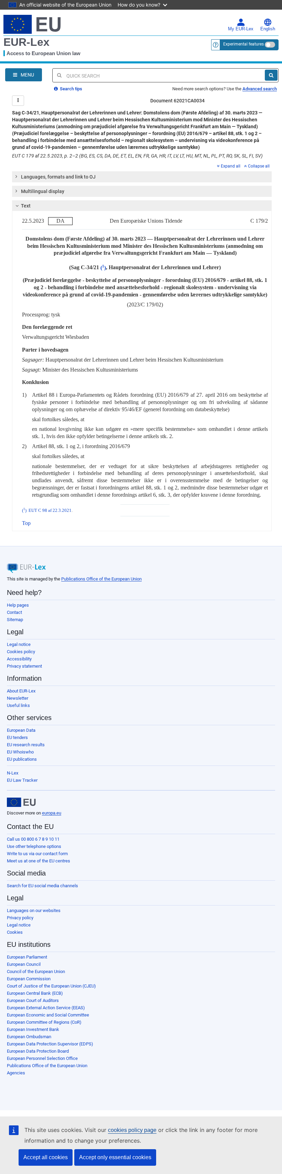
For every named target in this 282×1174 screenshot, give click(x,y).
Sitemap (15, 619)
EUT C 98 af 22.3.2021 (50, 510)
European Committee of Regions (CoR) (44, 1022)
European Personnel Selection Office (42, 1058)
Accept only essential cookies (115, 1157)
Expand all (230, 166)
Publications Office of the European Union (101, 578)
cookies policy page (132, 1130)
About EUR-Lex (21, 691)
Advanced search (259, 88)
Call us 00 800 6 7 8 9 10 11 (33, 839)
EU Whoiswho (20, 752)
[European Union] (21, 802)
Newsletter (17, 698)
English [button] (267, 29)
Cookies (15, 932)
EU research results (26, 744)
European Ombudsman (29, 1036)
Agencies (16, 1072)
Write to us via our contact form (37, 853)
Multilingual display (42, 191)
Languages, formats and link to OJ (58, 177)
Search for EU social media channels (42, 885)
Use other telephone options (34, 846)
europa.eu (51, 813)
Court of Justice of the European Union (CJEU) (51, 986)
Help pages (18, 605)
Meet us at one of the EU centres (38, 860)
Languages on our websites (34, 910)
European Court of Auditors (33, 1000)
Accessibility (19, 658)
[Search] (271, 75)
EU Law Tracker (22, 780)
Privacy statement (24, 666)
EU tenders (17, 737)
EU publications (22, 759)
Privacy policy (20, 917)
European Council (24, 964)
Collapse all (259, 166)
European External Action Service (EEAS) (46, 1007)
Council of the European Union (36, 971)
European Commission (29, 978)
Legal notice (19, 644)
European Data (21, 730)
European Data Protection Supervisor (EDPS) (50, 1043)
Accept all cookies (45, 1157)
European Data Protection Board (38, 1051)
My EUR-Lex (240, 29)
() (103, 268)
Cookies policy (21, 651)
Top (26, 523)
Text (26, 206)
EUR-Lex (26, 42)
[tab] (141, 177)
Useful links (18, 705)
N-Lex (12, 773)
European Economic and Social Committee (48, 1015)
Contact (14, 612)
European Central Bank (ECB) (35, 993)
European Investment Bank (33, 1029)
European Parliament (27, 957)
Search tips (70, 88)
